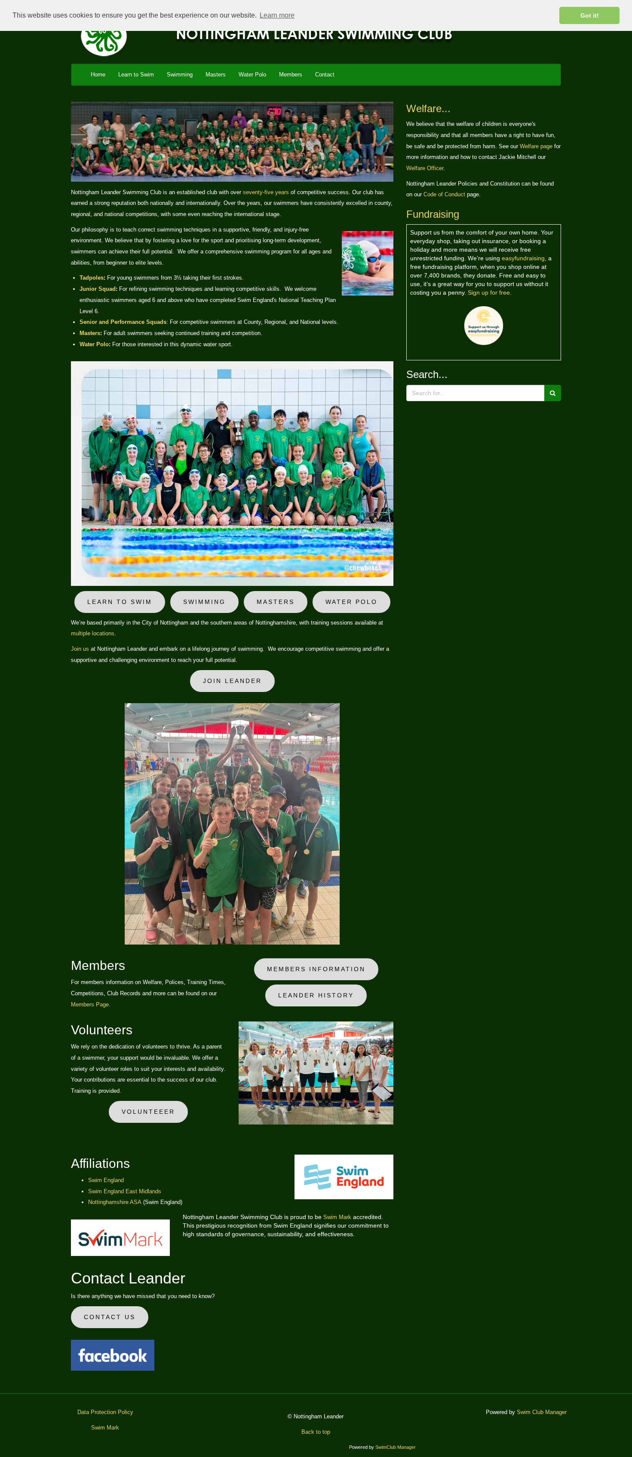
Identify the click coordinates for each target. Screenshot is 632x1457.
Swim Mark (337, 1217)
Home (98, 74)
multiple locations (92, 633)
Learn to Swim (136, 74)
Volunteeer (148, 1111)
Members (290, 74)
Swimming (180, 74)
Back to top (315, 1432)
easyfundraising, (524, 258)
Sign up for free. (490, 292)
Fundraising (432, 214)
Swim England (106, 1180)
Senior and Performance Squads (123, 322)
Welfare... (428, 108)
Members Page (90, 1004)
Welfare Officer (424, 168)
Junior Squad (98, 289)
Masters (216, 74)
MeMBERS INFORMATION (316, 969)
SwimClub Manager (395, 1447)
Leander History (316, 995)
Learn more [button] (277, 15)
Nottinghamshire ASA (114, 1202)
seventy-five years (266, 192)
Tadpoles (92, 277)
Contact (324, 74)
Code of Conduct (444, 194)
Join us (80, 649)
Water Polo (252, 74)
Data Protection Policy (105, 1412)
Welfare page (536, 146)
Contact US (109, 1317)
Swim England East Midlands (124, 1191)
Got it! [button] (589, 15)
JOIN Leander (232, 680)
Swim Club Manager (542, 1412)
